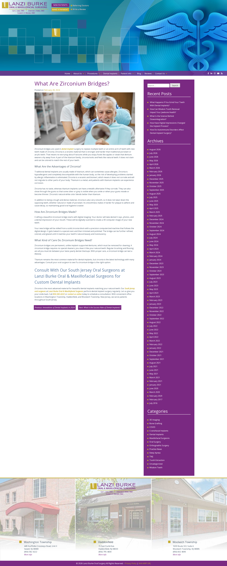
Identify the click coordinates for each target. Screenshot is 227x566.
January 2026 (155, 175)
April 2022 (153, 337)
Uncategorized (155, 464)
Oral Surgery (155, 442)
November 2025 (156, 182)
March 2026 (154, 168)
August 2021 (155, 362)
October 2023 (155, 271)
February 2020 (155, 396)
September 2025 (156, 190)
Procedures (92, 73)
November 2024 (156, 223)
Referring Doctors (81, 5)
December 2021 (156, 351)
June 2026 (153, 157)
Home (67, 73)
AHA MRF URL (145, 563)
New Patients (60, 5)
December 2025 (156, 179)
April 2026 (153, 164)
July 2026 (153, 153)
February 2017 (155, 399)
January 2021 (155, 384)
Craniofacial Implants (158, 430)
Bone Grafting (155, 423)
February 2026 (155, 171)
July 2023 (153, 282)
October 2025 (155, 186)
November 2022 (156, 311)
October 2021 (155, 355)
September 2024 (156, 230)
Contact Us (160, 73)
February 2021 (155, 381)
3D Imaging (154, 419)
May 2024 (153, 245)
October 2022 (155, 315)
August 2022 (155, 322)
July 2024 (153, 237)
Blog (139, 73)
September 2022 (156, 318)
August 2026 (155, 149)
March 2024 (154, 252)
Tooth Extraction (156, 460)
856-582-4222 (59, 294)
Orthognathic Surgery (159, 445)
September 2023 (156, 274)
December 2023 (156, 263)
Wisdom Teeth (155, 467)
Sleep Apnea (154, 452)
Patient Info (126, 73)
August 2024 (155, 234)
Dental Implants (110, 73)
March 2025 (154, 212)
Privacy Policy (131, 563)
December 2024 (156, 219)
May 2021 (153, 373)
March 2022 (154, 340)
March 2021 (154, 377)
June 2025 (153, 201)
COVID (152, 427)
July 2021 (153, 366)
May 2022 (153, 333)
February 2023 (155, 300)
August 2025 (155, 193)
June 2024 (153, 241)
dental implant (67, 149)
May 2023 (153, 289)
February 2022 (155, 344)
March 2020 (154, 392)
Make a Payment (60, 9)
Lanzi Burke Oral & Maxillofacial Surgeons (65, 291)
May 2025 (153, 204)
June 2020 (153, 388)
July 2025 (153, 197)
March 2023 (154, 296)
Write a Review (79, 9)
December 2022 (156, 307)
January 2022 (155, 348)
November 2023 (156, 267)
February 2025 (155, 215)
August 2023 (155, 278)
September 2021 (156, 359)
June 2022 (153, 329)
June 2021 (153, 370)
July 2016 (153, 403)
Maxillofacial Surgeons (159, 438)
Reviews (148, 73)
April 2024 (153, 249)
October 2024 (155, 226)
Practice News (155, 449)
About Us (77, 73)
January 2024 (155, 259)
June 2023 (153, 285)
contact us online (75, 294)
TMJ (151, 456)
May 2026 (153, 160)
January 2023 (155, 304)
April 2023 (153, 293)
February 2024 (155, 256)
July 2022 (153, 326)
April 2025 (153, 208)
